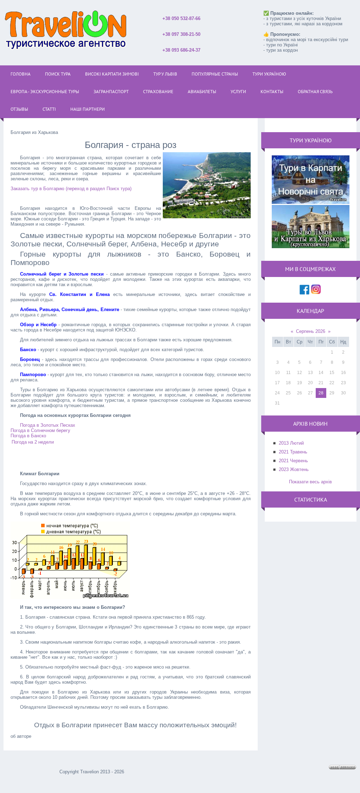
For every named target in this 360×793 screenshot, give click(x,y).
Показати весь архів (310, 481)
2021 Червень (293, 460)
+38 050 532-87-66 (181, 18)
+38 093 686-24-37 (181, 50)
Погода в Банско (28, 435)
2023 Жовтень (294, 469)
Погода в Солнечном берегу (40, 430)
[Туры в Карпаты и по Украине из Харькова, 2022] (310, 246)
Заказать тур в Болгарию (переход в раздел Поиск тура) (71, 188)
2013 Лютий (291, 443)
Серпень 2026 (310, 331)
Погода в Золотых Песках (47, 425)
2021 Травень (293, 451)
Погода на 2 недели (33, 442)
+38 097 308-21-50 (181, 34)
